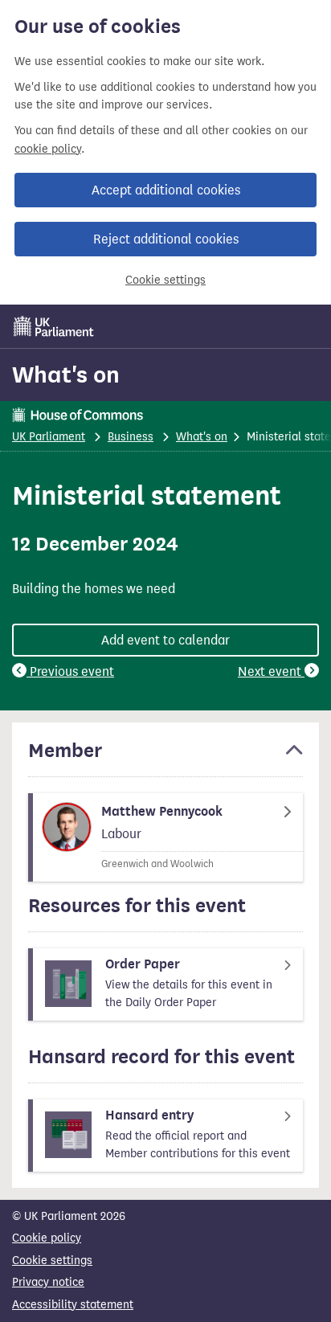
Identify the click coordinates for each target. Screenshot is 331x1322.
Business (130, 437)
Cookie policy (46, 1238)
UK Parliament (48, 437)
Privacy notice (48, 1282)
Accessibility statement (72, 1305)
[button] (165, 758)
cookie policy (47, 149)
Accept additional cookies (166, 190)
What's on (66, 374)
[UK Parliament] (54, 326)
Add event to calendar (165, 640)
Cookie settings (165, 280)
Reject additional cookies (166, 239)
